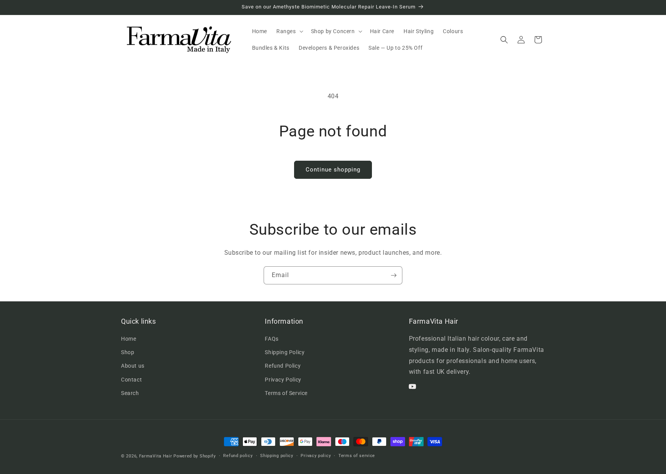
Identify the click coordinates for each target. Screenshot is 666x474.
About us (133, 366)
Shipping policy (276, 455)
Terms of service (356, 455)
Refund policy (237, 455)
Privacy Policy (283, 380)
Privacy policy (316, 455)
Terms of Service (286, 393)
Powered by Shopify (194, 456)
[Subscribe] (393, 275)
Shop (127, 353)
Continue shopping (333, 169)
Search (130, 393)
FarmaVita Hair (155, 456)
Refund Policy (283, 366)
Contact (131, 380)
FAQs (271, 339)
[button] (289, 31)
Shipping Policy (284, 353)
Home (128, 339)
